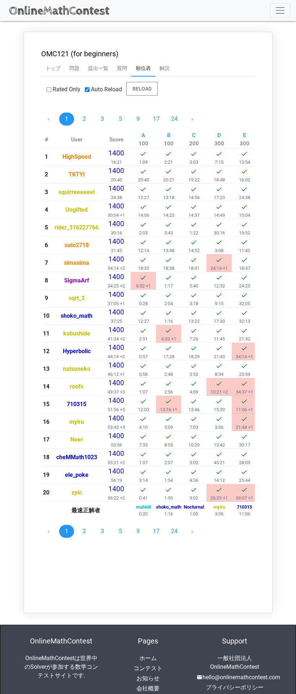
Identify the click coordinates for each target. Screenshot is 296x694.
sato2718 (77, 245)
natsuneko (76, 368)
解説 (165, 68)
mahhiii (143, 507)
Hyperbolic (77, 351)
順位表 (143, 68)
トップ (53, 68)
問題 (74, 68)
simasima (76, 262)
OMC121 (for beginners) (79, 53)
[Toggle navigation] (280, 10)
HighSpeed (76, 156)
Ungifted (76, 209)
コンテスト (148, 668)
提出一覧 (98, 68)
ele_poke (76, 474)
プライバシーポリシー (235, 687)
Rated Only (66, 89)
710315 (76, 404)
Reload (142, 88)
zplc (76, 492)
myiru (76, 421)
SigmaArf (76, 280)
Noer (76, 439)
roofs (76, 386)
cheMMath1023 (76, 457)
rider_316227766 (77, 227)
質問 (122, 68)
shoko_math (76, 315)
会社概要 (148, 688)
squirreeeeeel (76, 192)
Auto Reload (106, 89)
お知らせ (148, 678)
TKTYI (77, 174)
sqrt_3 (76, 298)
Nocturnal (194, 507)
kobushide (76, 333)
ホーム (148, 658)
